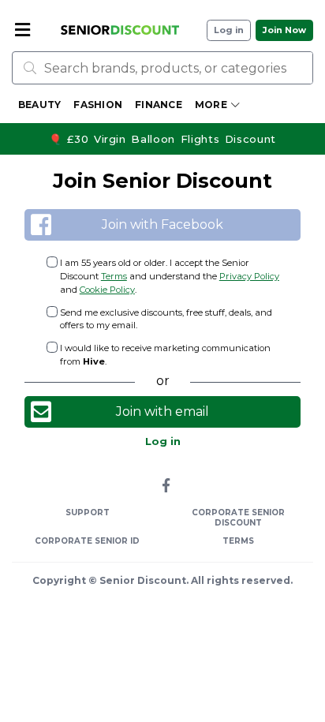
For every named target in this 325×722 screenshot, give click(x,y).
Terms (114, 276)
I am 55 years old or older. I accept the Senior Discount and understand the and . (169, 276)
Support (87, 512)
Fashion (97, 104)
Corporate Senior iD (87, 541)
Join (284, 30)
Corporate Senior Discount (238, 517)
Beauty (39, 104)
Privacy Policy (249, 276)
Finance (158, 104)
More (211, 104)
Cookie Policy (107, 289)
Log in (229, 30)
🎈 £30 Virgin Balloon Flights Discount (162, 139)
